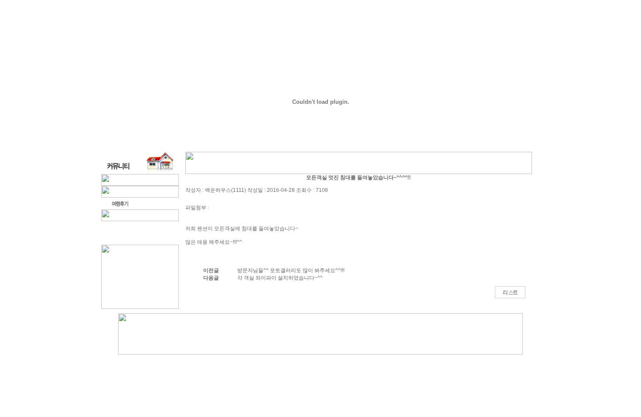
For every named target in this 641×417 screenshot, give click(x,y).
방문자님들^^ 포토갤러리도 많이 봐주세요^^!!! (290, 270)
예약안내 (354, 30)
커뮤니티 (521, 30)
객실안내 (257, 30)
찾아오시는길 (443, 30)
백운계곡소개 (396, 30)
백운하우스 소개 (212, 30)
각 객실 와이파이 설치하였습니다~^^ (280, 278)
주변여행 (485, 30)
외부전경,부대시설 (306, 30)
